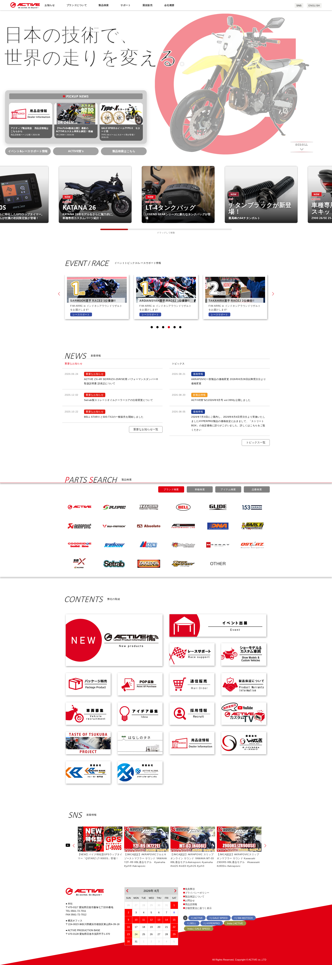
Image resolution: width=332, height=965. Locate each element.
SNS (299, 5)
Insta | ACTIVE (235, 923)
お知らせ (50, 5)
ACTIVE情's (76, 151)
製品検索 (104, 5)
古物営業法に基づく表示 (198, 908)
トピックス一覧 (255, 442)
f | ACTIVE (197, 918)
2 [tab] (157, 327)
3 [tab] (163, 327)
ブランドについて (77, 5)
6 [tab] (180, 327)
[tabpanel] (97, 297)
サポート (126, 5)
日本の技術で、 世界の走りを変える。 (100, 45)
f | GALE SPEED (219, 918)
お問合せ (190, 900)
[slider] (114, 229)
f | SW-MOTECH (244, 918)
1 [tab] (151, 327)
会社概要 (169, 5)
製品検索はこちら (123, 151)
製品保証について (194, 896)
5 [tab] (174, 327)
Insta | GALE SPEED (198, 928)
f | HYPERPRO (212, 923)
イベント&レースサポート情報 (28, 151)
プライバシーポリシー (197, 892)
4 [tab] (168, 327)
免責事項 (190, 889)
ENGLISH (314, 5)
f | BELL (191, 923)
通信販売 (147, 5)
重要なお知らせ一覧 (145, 429)
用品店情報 (191, 904)
